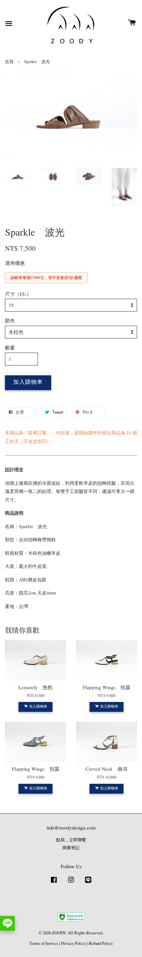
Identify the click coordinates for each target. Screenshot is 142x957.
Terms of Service (43, 943)
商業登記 (71, 848)
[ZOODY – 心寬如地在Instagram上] (71, 883)
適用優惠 (15, 263)
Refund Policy (101, 943)
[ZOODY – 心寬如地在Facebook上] (53, 883)
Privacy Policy (73, 943)
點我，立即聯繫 (71, 840)
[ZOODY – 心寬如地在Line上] (88, 883)
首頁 (9, 61)
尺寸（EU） (18, 294)
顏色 (10, 320)
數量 (10, 347)
